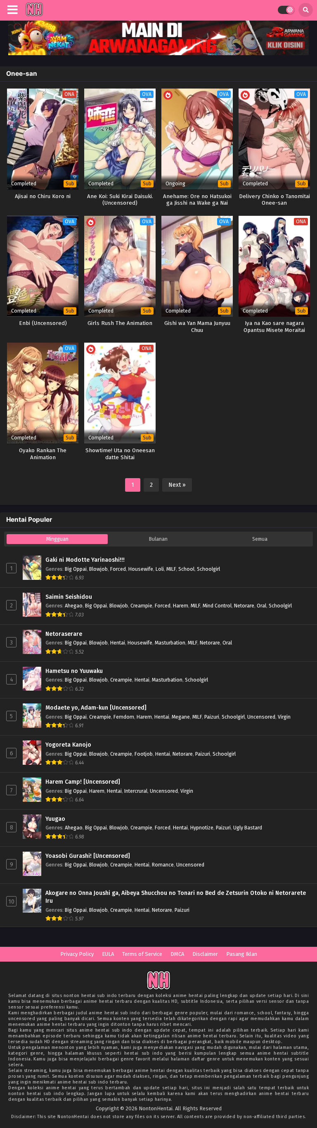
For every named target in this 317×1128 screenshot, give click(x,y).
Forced (118, 569)
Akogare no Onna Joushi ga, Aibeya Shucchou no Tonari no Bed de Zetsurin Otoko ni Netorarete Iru (175, 897)
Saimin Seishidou (68, 596)
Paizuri (211, 717)
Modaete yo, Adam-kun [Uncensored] (96, 707)
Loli (160, 569)
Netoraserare (63, 634)
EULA (108, 954)
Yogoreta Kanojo (68, 744)
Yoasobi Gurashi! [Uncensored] (87, 855)
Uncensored (261, 717)
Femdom (124, 717)
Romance (163, 865)
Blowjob (98, 569)
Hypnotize (201, 827)
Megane (181, 717)
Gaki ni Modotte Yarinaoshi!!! (85, 559)
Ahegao (74, 606)
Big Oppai (76, 569)
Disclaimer (205, 954)
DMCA (177, 954)
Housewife (140, 569)
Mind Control (217, 606)
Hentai (117, 643)
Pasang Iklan (241, 954)
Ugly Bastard (247, 827)
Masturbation (170, 643)
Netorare (244, 606)
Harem (180, 606)
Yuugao (55, 818)
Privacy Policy (77, 954)
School (186, 569)
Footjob (144, 754)
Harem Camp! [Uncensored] (82, 781)
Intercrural (135, 791)
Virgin (284, 717)
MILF (171, 569)
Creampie (141, 606)
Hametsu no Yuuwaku (74, 671)
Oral (261, 606)
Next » (177, 484)
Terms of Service (142, 954)
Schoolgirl (208, 569)
